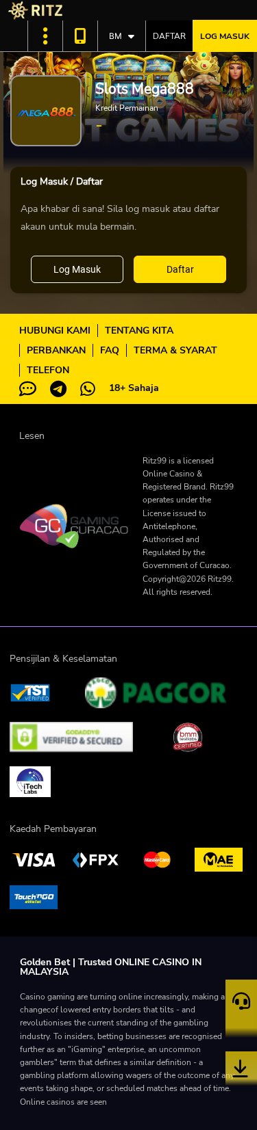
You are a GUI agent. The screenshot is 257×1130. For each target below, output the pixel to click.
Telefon (48, 370)
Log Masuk (224, 36)
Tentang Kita (139, 330)
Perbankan (56, 350)
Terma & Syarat (175, 350)
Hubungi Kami (54, 330)
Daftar (169, 36)
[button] (45, 36)
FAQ (109, 350)
